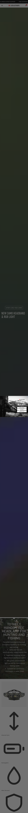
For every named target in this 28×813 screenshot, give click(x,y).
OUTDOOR (21, 409)
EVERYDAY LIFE (21, 411)
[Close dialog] (27, 396)
